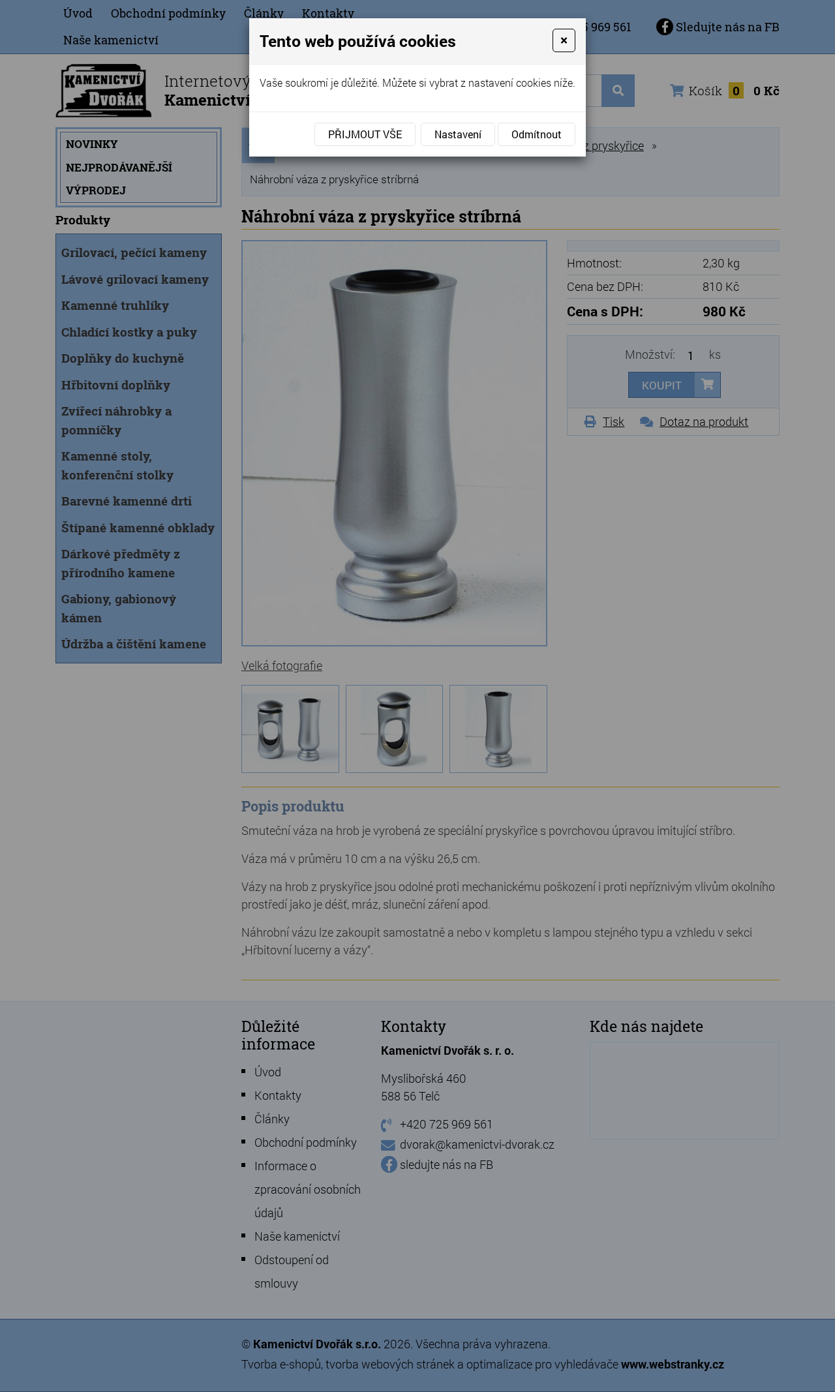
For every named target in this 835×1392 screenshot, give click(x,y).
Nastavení (457, 134)
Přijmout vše (365, 134)
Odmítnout (536, 134)
